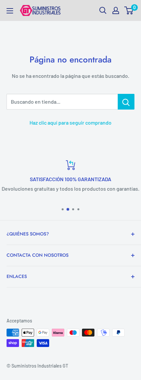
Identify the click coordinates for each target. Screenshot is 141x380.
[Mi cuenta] (115, 10)
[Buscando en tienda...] (126, 102)
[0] (129, 10)
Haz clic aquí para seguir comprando (70, 122)
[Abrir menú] (10, 10)
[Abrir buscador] (103, 10)
